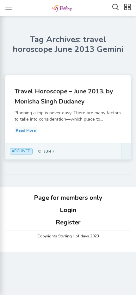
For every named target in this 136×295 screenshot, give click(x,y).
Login (68, 210)
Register (68, 222)
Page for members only (68, 197)
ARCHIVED (21, 151)
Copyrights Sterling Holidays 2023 (68, 236)
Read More (26, 130)
